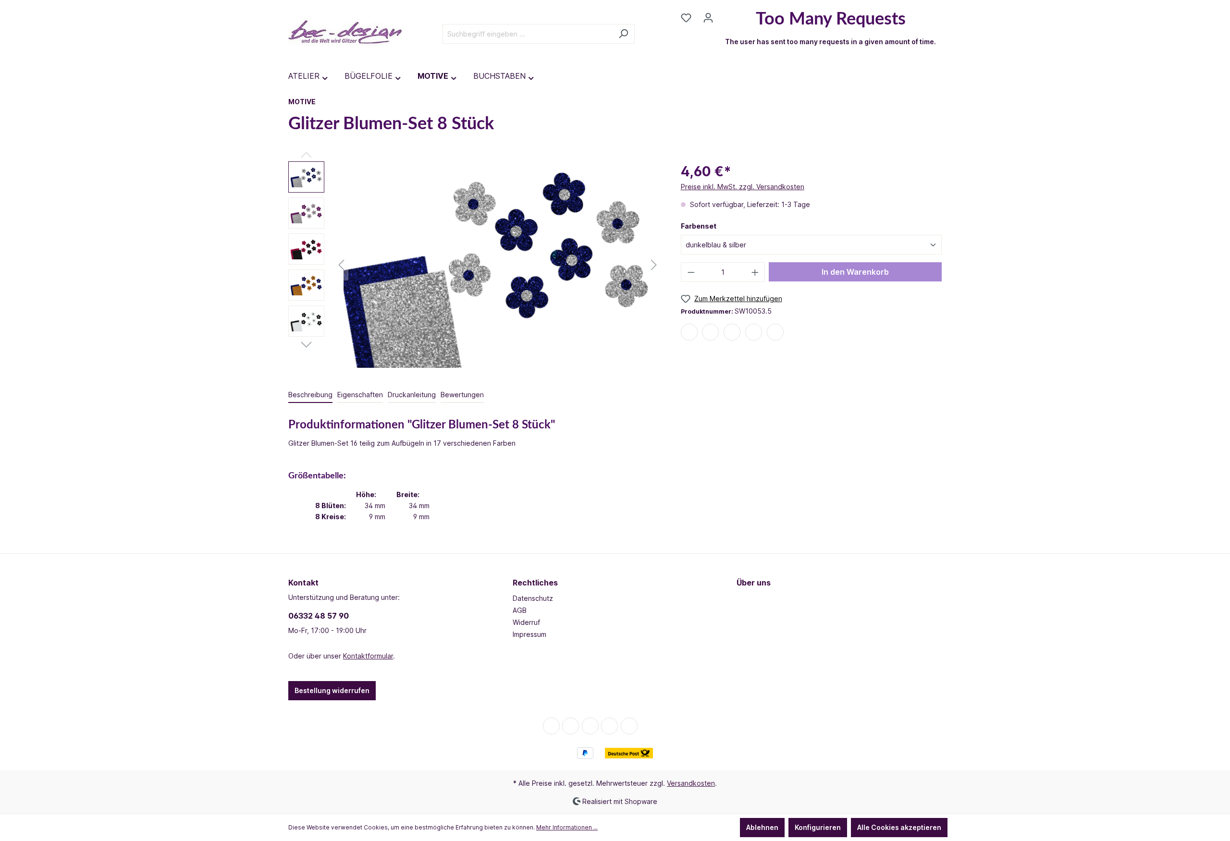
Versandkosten (691, 783)
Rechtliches (535, 582)
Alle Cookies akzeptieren (899, 827)
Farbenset (698, 226)
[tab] (310, 395)
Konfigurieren (818, 827)
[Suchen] (623, 34)
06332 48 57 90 (318, 616)
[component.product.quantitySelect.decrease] (691, 272)
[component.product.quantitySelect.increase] (755, 272)
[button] (689, 332)
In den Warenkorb (855, 272)
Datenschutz (533, 598)
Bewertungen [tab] (462, 394)
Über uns (754, 582)
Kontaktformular (368, 656)
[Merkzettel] (686, 18)
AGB (520, 610)
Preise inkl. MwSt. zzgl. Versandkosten (742, 187)
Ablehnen (762, 827)
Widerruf (526, 622)
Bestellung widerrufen (332, 690)
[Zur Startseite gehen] (345, 32)
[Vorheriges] (341, 264)
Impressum (529, 634)
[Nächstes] (654, 264)
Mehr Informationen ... (567, 827)
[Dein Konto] (708, 18)
